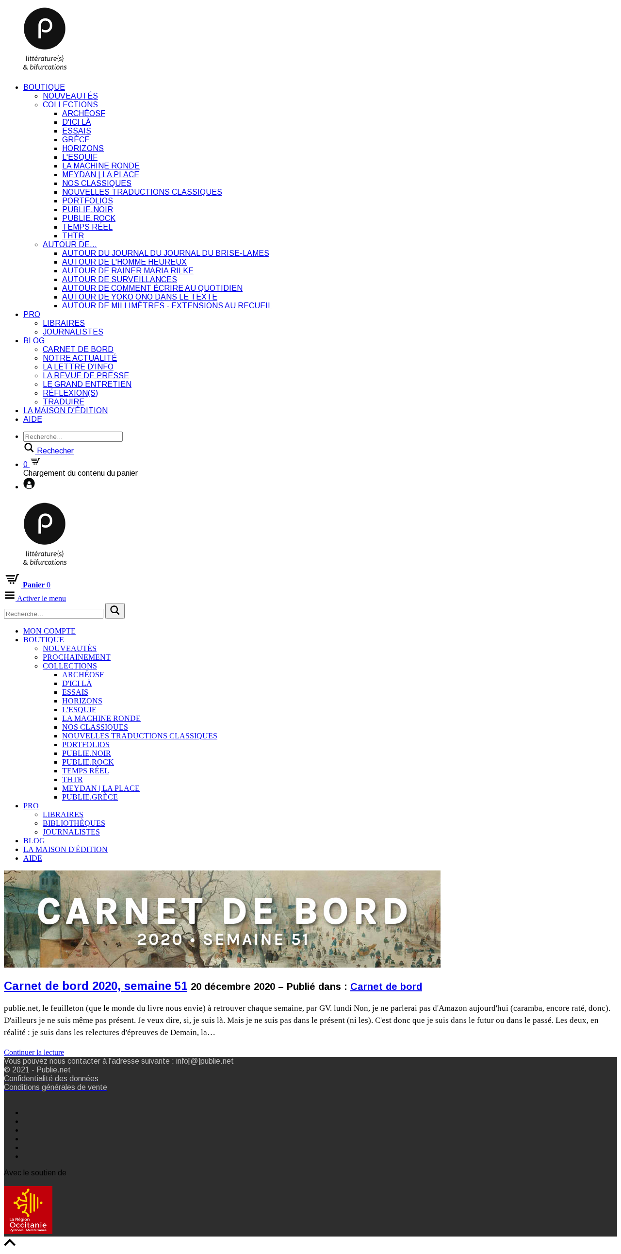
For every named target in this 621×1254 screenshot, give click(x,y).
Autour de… (70, 244)
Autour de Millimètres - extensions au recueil (167, 305)
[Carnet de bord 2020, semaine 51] (222, 1033)
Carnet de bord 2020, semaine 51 (95, 985)
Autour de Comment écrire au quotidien (152, 288)
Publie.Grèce (90, 797)
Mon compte (49, 631)
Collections (70, 104)
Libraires (64, 323)
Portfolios (87, 201)
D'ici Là (76, 122)
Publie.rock (88, 218)
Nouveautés (70, 96)
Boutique (44, 87)
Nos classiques (96, 183)
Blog (34, 340)
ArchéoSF (83, 113)
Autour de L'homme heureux (124, 262)
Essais (76, 131)
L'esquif (80, 157)
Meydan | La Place (100, 174)
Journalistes (73, 332)
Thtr (73, 236)
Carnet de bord (78, 349)
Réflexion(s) (70, 393)
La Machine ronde (101, 166)
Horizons (83, 148)
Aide (32, 419)
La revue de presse (86, 375)
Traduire (63, 402)
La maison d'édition (65, 410)
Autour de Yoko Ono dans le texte (139, 297)
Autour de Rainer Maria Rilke (128, 271)
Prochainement (77, 657)
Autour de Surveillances (119, 279)
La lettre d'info (78, 367)
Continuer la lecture (34, 1052)
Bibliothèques (74, 823)
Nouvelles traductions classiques (142, 192)
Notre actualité (80, 358)
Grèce (76, 139)
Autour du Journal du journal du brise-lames (165, 253)
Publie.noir (87, 209)
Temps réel (87, 227)
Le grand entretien (87, 384)
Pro (31, 314)
